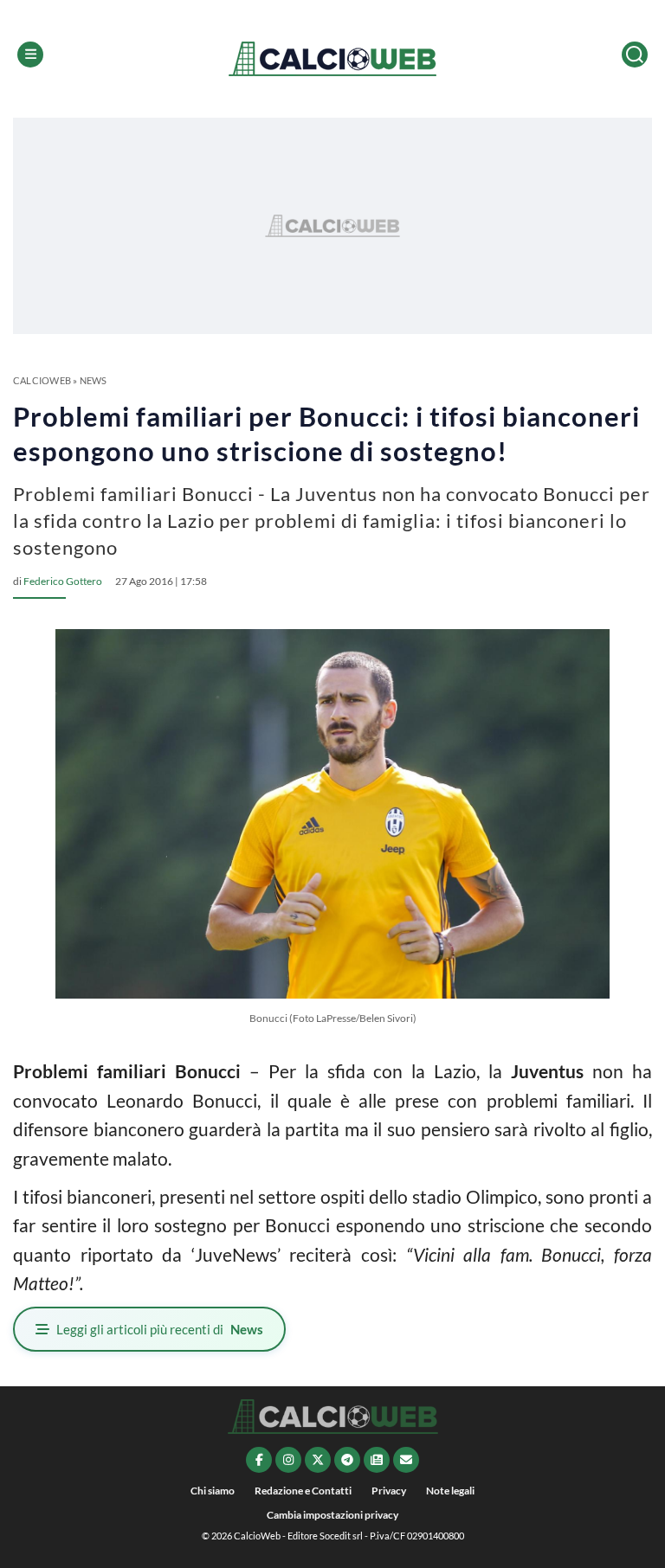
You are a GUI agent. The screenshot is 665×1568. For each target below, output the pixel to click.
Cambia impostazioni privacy (332, 1514)
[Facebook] (259, 1460)
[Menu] (30, 54)
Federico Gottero (62, 581)
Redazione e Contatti (303, 1490)
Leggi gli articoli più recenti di (159, 1329)
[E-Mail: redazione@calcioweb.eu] (406, 1460)
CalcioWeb (42, 380)
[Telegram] (347, 1460)
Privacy (388, 1490)
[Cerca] (635, 54)
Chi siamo (212, 1490)
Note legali (450, 1490)
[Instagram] (288, 1460)
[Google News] (377, 1460)
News (93, 380)
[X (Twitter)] (318, 1460)
